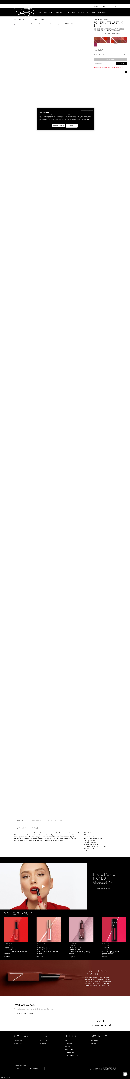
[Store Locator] (111, 6)
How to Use (55, 820)
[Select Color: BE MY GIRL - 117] (116, 41)
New (39, 12)
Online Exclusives (78, 12)
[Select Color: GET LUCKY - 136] (108, 41)
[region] (65, 119)
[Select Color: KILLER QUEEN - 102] (98, 38)
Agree (71, 125)
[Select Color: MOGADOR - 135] (108, 38)
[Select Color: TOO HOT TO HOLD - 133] (105, 38)
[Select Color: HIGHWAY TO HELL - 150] (95, 41)
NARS (15, 19)
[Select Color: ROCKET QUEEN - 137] (112, 41)
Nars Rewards (103, 12)
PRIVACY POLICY (98, 1068)
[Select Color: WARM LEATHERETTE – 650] (95, 44)
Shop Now (7, 956)
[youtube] (97, 1025)
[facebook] (92, 1025)
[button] (45, 22)
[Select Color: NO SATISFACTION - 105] (119, 41)
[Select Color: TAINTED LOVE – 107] (125, 41)
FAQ (66, 1040)
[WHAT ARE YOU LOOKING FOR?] (115, 12)
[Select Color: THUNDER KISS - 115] (119, 38)
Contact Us (68, 1043)
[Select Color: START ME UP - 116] (105, 41)
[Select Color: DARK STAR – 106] (122, 41)
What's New (94, 1040)
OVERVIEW (19, 820)
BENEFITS (36, 820)
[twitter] (102, 1025)
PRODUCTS (58, 12)
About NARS (18, 1040)
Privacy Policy (69, 1049)
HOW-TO (66, 12)
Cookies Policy (69, 1052)
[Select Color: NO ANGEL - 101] (95, 38)
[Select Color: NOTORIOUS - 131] (125, 38)
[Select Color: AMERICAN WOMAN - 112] (102, 38)
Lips (28, 19)
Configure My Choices (58, 125)
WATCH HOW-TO (103, 888)
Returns (67, 1046)
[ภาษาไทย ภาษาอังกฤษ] (36, 1068)
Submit (121, 63)
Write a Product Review (114, 33)
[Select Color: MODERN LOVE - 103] (102, 41)
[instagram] (106, 1025)
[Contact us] (108, 6)
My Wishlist (43, 1043)
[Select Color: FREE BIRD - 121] (122, 38)
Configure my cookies (71, 1055)
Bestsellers (48, 12)
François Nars (18, 1043)
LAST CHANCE (91, 12)
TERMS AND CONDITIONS (109, 1068)
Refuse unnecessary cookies (87, 110)
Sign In (96, 6)
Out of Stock (110, 59)
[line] (110, 1025)
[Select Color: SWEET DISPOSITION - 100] (112, 38)
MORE (118, 30)
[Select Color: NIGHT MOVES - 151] (98, 41)
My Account (43, 1040)
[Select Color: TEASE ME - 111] (115, 38)
